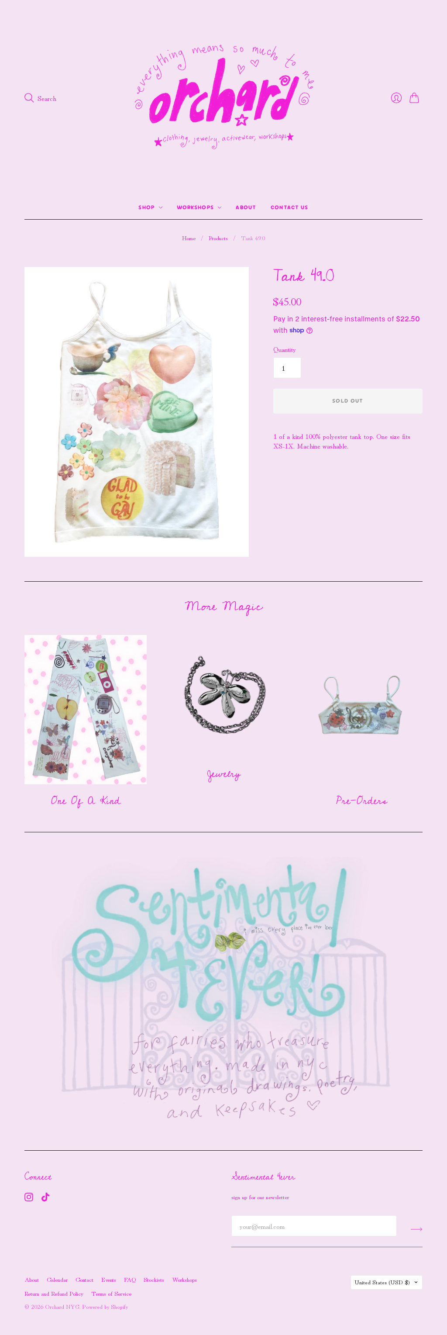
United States (382, 1282)
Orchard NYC (62, 1306)
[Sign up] (417, 1229)
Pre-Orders (361, 801)
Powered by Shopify (105, 1306)
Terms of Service (111, 1293)
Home (189, 238)
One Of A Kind (85, 801)
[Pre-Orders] (361, 709)
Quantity (284, 349)
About (246, 207)
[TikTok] (45, 1198)
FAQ (130, 1279)
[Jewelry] (223, 696)
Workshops (195, 207)
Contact (84, 1279)
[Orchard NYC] (223, 98)
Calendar (57, 1279)
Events (108, 1279)
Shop (146, 207)
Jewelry (224, 774)
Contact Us (290, 207)
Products (218, 238)
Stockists (154, 1279)
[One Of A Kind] (85, 709)
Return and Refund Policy (53, 1293)
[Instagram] (28, 1198)
